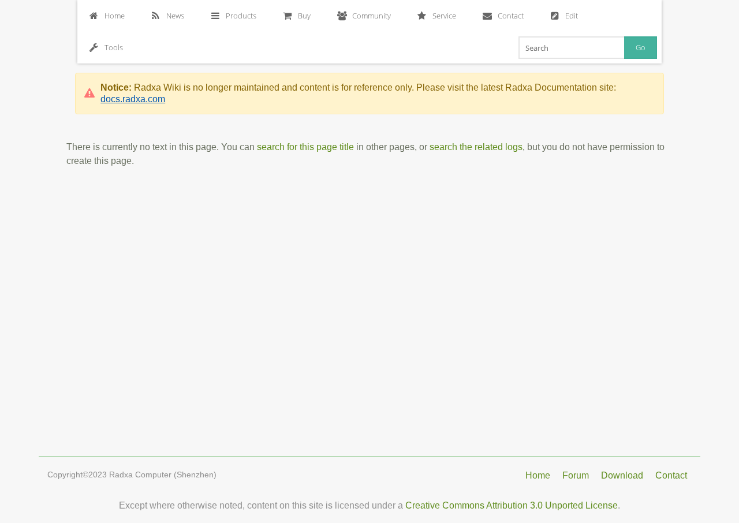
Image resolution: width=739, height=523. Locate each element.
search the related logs (476, 147)
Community (371, 15)
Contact (511, 15)
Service (444, 15)
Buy (304, 15)
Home (114, 15)
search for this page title (305, 147)
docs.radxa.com (132, 99)
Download (622, 475)
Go (640, 47)
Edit (571, 15)
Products (241, 15)
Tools (113, 47)
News (175, 15)
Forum (575, 475)
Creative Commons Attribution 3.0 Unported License (511, 505)
